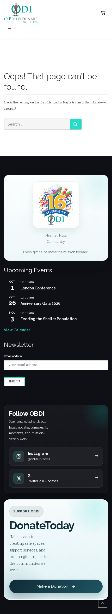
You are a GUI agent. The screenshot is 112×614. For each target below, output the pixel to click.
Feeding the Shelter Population (49, 319)
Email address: (13, 356)
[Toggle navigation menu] (9, 30)
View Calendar (17, 330)
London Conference (38, 288)
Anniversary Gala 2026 (40, 303)
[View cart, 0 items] (102, 13)
